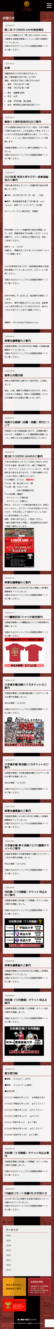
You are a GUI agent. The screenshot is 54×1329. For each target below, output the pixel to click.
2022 (8, 1255)
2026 (8, 1235)
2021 (8, 1260)
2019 (8, 1270)
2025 (8, 1240)
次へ (18, 1221)
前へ (5, 1221)
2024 (8, 1245)
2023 (8, 1250)
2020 (8, 1265)
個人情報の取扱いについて (27, 1320)
